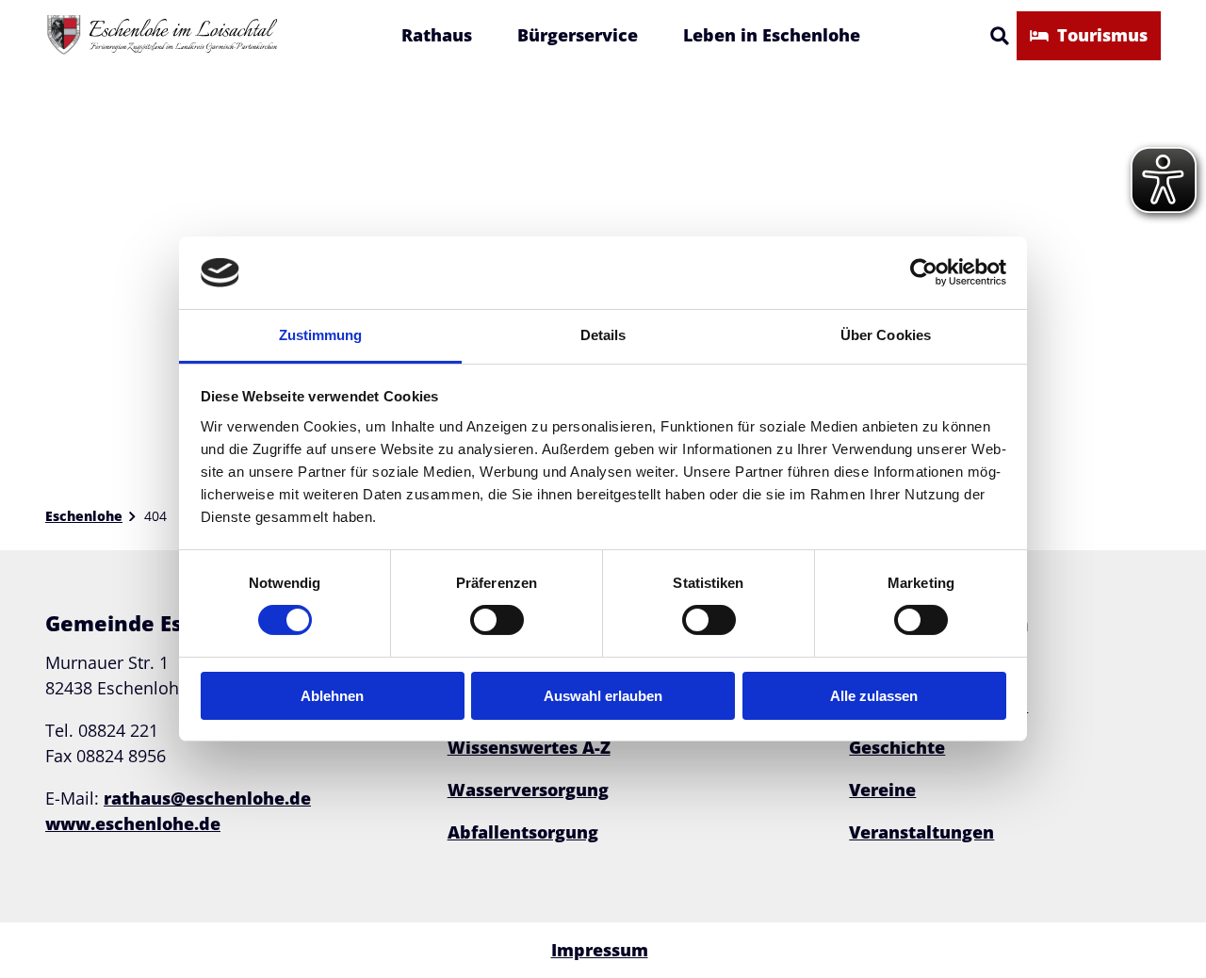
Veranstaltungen (921, 832)
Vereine (882, 789)
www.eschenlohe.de (132, 823)
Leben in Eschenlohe (771, 35)
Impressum (599, 949)
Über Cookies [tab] (885, 335)
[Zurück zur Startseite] (162, 35)
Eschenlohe (83, 516)
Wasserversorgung (528, 789)
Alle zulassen (874, 696)
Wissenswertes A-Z (529, 747)
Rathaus (436, 35)
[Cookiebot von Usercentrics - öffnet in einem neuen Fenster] (923, 272)
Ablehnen (332, 696)
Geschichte (897, 747)
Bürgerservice (577, 35)
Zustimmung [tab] (321, 335)
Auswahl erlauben (603, 696)
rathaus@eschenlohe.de (207, 798)
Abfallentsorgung (523, 832)
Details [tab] (603, 335)
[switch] (497, 620)
